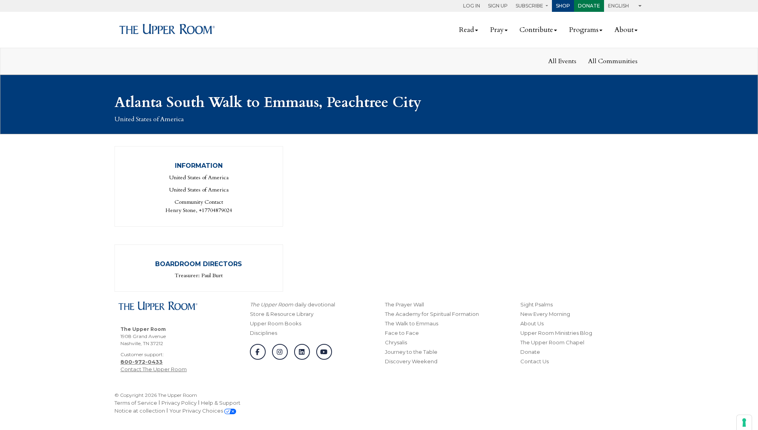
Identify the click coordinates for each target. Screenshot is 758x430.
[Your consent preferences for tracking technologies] (744, 422)
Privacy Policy (179, 403)
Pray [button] (497, 30)
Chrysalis (396, 342)
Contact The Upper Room (153, 369)
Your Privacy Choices (196, 410)
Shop (563, 6)
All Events (562, 61)
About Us (532, 323)
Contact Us (534, 361)
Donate (589, 6)
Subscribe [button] (530, 6)
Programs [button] (584, 30)
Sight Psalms (536, 304)
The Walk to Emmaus (411, 323)
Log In (471, 6)
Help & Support (220, 403)
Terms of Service (135, 403)
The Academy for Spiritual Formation (432, 314)
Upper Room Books (275, 323)
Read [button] (466, 30)
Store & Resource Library (281, 314)
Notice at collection (139, 410)
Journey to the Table (411, 352)
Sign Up (498, 6)
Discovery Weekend (411, 361)
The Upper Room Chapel (552, 342)
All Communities (613, 61)
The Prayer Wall (404, 304)
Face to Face (402, 333)
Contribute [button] (536, 30)
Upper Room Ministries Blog (556, 333)
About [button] (624, 30)
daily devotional (292, 304)
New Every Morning (545, 314)
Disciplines (263, 333)
